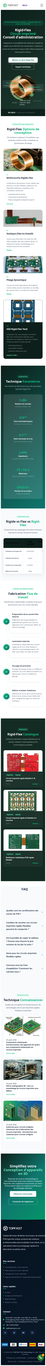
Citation (36, 784)
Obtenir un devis (11, 1302)
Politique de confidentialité (16, 1358)
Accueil (14, 103)
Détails (10, 250)
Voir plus (11, 204)
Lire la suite (11, 1053)
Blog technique (10, 1299)
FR (26, 5)
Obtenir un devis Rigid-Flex (23, 60)
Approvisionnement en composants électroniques (23, 1277)
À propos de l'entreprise (13, 1296)
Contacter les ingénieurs (23, 1201)
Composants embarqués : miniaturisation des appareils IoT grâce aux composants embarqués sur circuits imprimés (23, 1046)
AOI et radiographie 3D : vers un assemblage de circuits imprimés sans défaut (22, 1088)
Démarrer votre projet (23, 1194)
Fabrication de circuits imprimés (16, 1270)
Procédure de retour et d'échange (30, 1361)
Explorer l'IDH (13, 355)
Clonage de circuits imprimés (15, 1274)
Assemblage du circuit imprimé (16, 1267)
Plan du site (12, 1361)
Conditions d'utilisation (35, 1358)
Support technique (23, 67)
